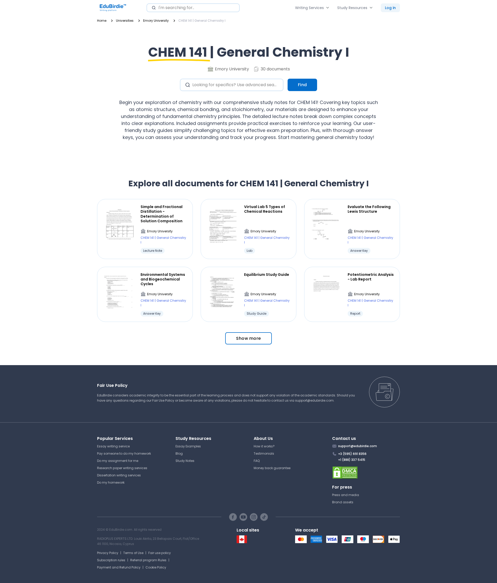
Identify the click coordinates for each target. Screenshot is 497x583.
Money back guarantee (272, 468)
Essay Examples (188, 446)
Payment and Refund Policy (119, 567)
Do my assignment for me (117, 461)
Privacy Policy (107, 553)
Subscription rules (111, 560)
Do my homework (111, 482)
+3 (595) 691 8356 (352, 454)
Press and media (345, 495)
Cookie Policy (155, 567)
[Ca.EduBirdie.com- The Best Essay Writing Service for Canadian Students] (242, 542)
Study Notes (185, 461)
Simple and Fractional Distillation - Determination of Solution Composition (161, 213)
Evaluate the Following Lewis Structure (369, 209)
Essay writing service (113, 446)
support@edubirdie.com (314, 400)
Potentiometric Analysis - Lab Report (371, 277)
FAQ (257, 461)
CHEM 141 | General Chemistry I (163, 240)
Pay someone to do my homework (124, 453)
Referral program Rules (148, 560)
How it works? (264, 446)
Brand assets (342, 502)
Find (302, 85)
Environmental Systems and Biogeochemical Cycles (163, 279)
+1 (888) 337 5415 (351, 459)
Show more (248, 338)
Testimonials (264, 453)
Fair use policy (159, 553)
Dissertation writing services (119, 475)
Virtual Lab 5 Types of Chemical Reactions (264, 209)
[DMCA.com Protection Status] (366, 472)
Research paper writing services (122, 468)
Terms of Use (133, 553)
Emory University (160, 231)
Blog (179, 453)
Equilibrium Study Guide (266, 274)
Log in (390, 7)
